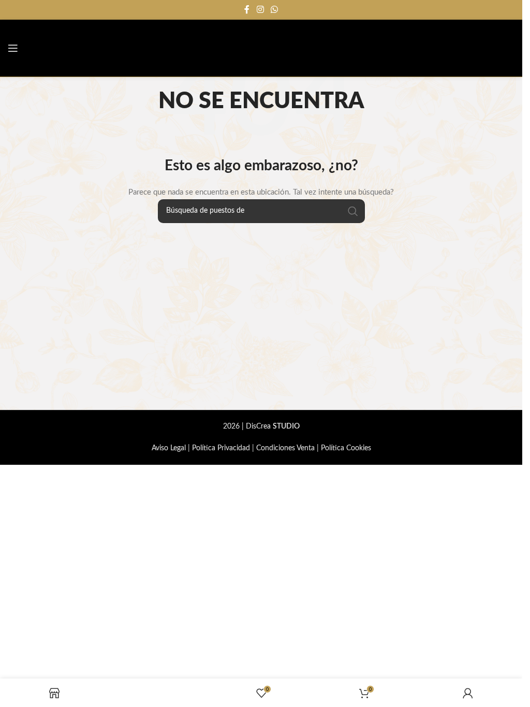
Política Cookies (346, 448)
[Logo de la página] (478, 48)
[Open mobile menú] (13, 48)
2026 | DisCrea (261, 426)
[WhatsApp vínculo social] (275, 10)
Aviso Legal (169, 448)
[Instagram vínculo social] (260, 10)
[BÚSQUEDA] (353, 211)
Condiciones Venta (285, 448)
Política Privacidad (221, 448)
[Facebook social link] (247, 10)
